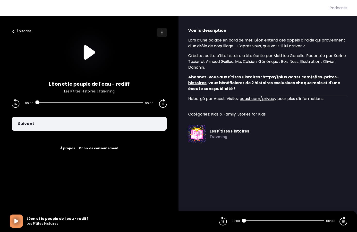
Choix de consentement (99, 148)
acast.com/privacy (258, 98)
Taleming (107, 91)
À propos (67, 148)
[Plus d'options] (162, 32)
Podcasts (338, 8)
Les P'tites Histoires (80, 91)
